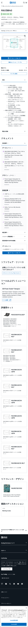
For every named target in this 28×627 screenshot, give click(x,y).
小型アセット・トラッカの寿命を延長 (14, 194)
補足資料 (5, 232)
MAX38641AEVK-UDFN (16, 432)
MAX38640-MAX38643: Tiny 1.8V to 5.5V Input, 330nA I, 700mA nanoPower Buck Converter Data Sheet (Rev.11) (15, 154)
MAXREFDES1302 (16, 488)
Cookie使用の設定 (14, 620)
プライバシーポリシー (6, 603)
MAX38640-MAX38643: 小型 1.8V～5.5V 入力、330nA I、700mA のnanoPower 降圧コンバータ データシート (14, 164)
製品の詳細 (5, 131)
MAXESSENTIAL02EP (18, 315)
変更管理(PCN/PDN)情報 (8, 240)
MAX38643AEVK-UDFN (16, 371)
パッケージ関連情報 (8, 236)
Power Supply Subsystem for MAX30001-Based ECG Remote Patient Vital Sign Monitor (13, 180)
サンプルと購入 (14, 73)
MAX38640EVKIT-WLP (16, 351)
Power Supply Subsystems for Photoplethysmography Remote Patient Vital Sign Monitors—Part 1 (14, 215)
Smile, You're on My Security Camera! (12, 208)
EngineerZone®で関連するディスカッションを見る (12, 530)
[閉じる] (26, 607)
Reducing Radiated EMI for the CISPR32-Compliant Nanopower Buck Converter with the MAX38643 (15, 200)
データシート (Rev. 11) (15, 58)
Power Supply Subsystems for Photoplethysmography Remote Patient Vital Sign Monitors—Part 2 (14, 223)
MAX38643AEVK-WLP (16, 448)
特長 (3, 80)
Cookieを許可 (14, 624)
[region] (14, 616)
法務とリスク (4, 592)
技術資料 (5, 143)
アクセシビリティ (5, 597)
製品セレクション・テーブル (15, 62)
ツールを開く (6, 300)
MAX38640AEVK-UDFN (16, 401)
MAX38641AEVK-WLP (18, 463)
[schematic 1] (14, 43)
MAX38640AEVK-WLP (16, 335)
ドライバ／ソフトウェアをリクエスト (11, 273)
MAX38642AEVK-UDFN (16, 417)
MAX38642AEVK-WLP (16, 386)
